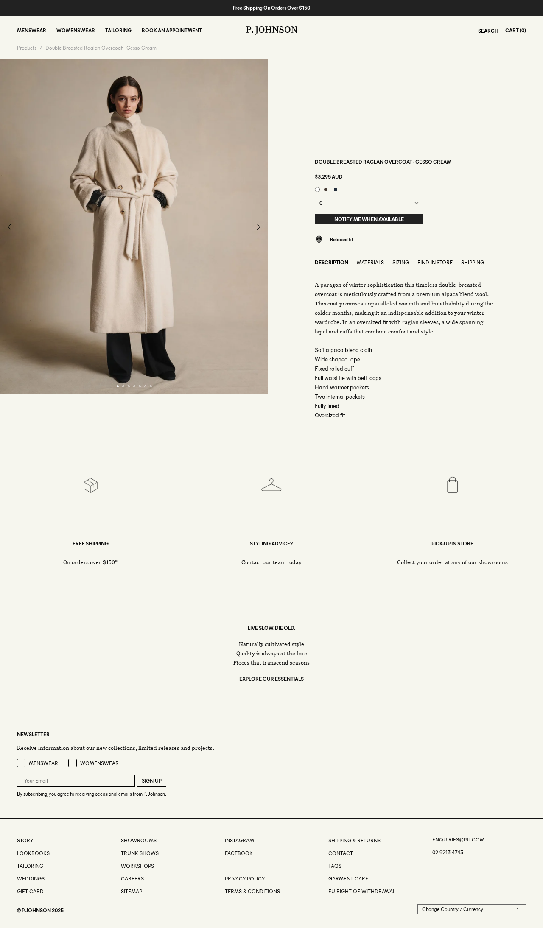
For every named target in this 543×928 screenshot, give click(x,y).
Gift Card (30, 891)
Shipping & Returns (354, 840)
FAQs (334, 866)
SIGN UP (152, 780)
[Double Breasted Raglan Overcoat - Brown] (325, 189)
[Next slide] (258, 226)
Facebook (239, 853)
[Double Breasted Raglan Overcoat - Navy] (335, 189)
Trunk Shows (140, 853)
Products (26, 47)
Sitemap (131, 891)
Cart (512, 30)
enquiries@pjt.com (458, 839)
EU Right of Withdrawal (361, 891)
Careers (132, 878)
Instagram (239, 840)
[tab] (118, 386)
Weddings (31, 878)
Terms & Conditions (252, 891)
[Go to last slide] (10, 226)
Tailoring (30, 866)
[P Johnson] (271, 30)
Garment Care (348, 878)
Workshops (137, 866)
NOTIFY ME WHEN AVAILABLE (369, 219)
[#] (225, 866)
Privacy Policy (245, 878)
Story (25, 840)
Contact (340, 853)
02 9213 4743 (447, 852)
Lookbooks (33, 853)
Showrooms (139, 840)
